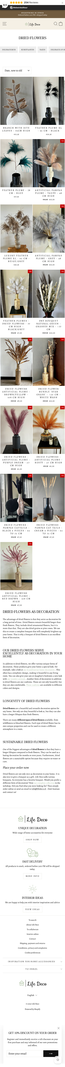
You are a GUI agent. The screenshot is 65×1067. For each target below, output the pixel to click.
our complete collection (44, 782)
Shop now (32, 839)
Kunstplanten (27, 49)
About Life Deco (32, 924)
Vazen (42, 49)
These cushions (33, 684)
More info (33, 876)
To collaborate (32, 929)
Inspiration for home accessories (31, 961)
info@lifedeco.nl (39, 788)
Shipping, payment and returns (32, 943)
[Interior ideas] (32, 889)
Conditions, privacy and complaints (32, 948)
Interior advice (32, 934)
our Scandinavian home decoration (38, 669)
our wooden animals (16, 678)
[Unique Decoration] (32, 819)
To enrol (32, 969)
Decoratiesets (9, 49)
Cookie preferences (32, 952)
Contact (32, 938)
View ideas (32, 909)
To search (32, 920)
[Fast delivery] (32, 852)
